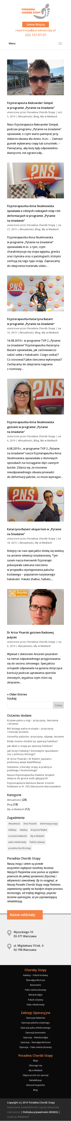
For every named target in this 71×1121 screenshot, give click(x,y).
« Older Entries (17, 694)
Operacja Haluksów (35, 1017)
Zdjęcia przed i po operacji (35, 1075)
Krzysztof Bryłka (39, 829)
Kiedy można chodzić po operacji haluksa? (32, 741)
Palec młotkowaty (35, 1004)
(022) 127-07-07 (35, 9)
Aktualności (25, 116)
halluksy (12, 829)
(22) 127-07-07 (35, 35)
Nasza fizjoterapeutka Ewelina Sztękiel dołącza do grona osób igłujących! (30, 776)
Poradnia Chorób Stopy (41, 112)
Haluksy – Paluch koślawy (35, 975)
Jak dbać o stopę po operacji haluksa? (30, 746)
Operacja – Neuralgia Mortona (35, 1042)
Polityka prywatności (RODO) (40, 1112)
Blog (36, 116)
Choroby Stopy (35, 970)
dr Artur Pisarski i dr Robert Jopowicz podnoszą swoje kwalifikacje (29, 760)
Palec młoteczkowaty (35, 989)
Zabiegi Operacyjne (35, 1013)
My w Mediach (48, 116)
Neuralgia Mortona (35, 980)
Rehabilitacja (35, 1080)
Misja (35, 1060)
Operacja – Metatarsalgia (35, 1037)
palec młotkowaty (17, 842)
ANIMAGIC (23, 1116)
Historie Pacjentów (35, 1085)
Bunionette (35, 984)
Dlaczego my (35, 1065)
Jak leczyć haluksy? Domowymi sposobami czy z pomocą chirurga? (32, 752)
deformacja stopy (49, 823)
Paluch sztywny (37, 842)
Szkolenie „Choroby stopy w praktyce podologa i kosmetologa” (29, 768)
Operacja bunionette (35, 1032)
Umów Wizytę (36, 24)
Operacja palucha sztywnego (35, 1022)
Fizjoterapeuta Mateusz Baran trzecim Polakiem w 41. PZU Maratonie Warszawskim (34, 784)
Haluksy (23, 829)
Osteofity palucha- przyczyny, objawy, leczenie (35, 736)
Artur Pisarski (30, 823)
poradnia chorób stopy (19, 848)
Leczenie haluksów (17, 835)
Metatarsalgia (35, 994)
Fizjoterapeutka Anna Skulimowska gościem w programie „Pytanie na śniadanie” (30, 427)
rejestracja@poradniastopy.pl (36, 30)
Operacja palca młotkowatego (36, 1027)
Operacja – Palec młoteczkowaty (35, 1047)
